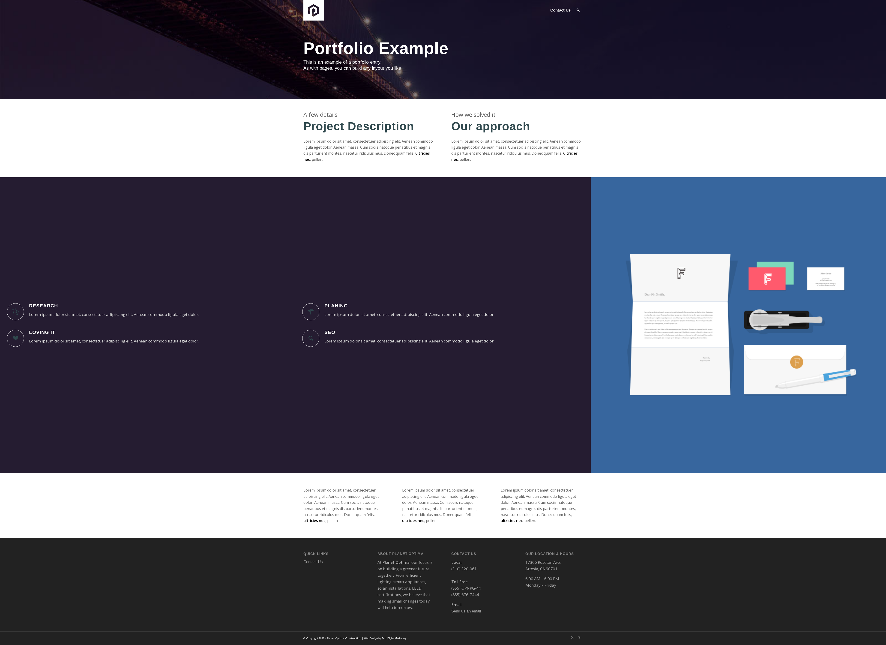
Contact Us (313, 562)
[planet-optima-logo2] (315, 10)
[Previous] (601, 325)
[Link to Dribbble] (579, 637)
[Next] (876, 325)
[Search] (578, 10)
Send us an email (466, 611)
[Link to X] (572, 637)
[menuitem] (560, 10)
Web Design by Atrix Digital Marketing (385, 638)
